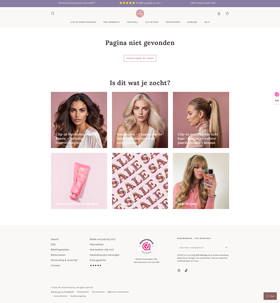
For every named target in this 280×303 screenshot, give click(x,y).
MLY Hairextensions (67, 287)
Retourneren (58, 255)
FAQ (53, 244)
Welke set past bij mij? (103, 239)
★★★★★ (96, 265)
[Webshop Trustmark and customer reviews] (146, 246)
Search (55, 239)
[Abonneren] (227, 247)
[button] (52, 13)
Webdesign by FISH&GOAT (62, 292)
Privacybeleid (98, 292)
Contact (55, 265)
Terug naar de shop (140, 58)
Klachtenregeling (78, 296)
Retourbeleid (83, 292)
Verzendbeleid (60, 296)
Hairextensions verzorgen (104, 255)
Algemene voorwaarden (118, 292)
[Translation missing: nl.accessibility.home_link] (140, 13)
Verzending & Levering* (64, 260)
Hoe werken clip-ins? (102, 249)
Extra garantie (98, 260)
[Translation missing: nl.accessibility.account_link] (219, 13)
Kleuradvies (97, 244)
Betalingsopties (60, 249)
